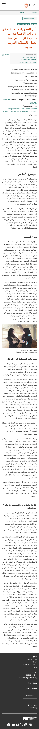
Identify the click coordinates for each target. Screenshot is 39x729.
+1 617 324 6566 (31, 675)
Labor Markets (23, 24)
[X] (21, 724)
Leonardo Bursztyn (29, 57)
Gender (34, 24)
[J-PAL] (30, 5)
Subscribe (30, 696)
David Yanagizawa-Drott (27, 62)
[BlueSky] (17, 724)
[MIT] (19, 719)
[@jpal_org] (25, 724)
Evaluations (22, 13)
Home (34, 13)
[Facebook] (8, 724)
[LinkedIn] (30, 724)
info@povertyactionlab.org (28, 678)
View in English (29, 18)
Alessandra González (28, 60)
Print (7, 55)
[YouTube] (13, 724)
